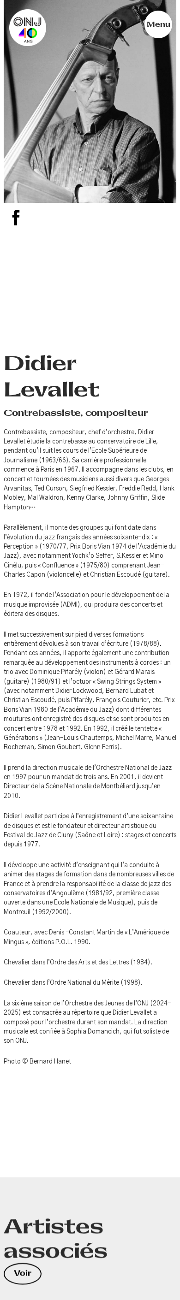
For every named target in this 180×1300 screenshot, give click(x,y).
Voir (22, 1273)
